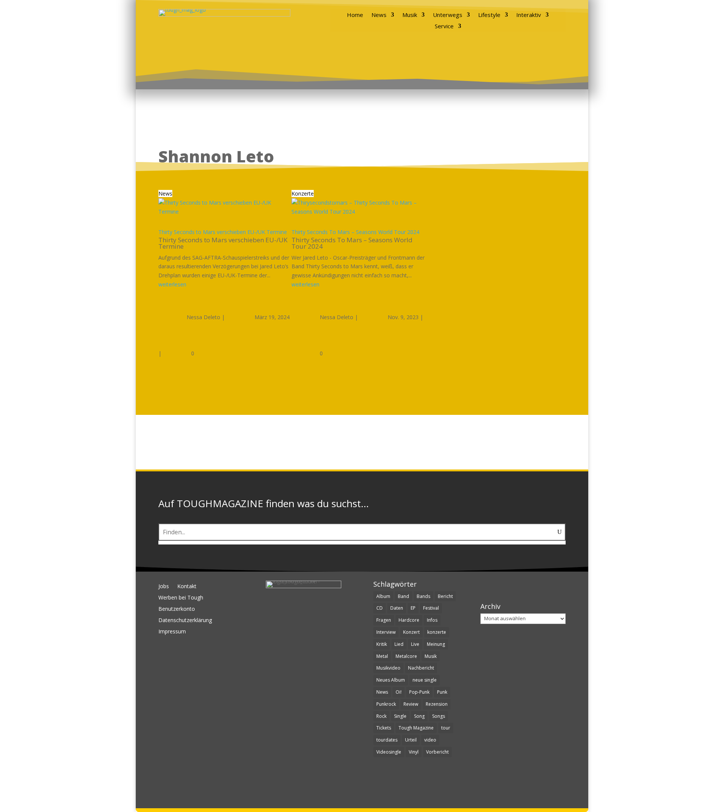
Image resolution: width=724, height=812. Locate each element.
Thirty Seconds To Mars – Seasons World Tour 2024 (355, 231)
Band (403, 596)
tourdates (386, 740)
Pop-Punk (419, 692)
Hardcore (409, 620)
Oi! (399, 692)
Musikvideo (388, 668)
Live (415, 644)
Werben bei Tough (180, 598)
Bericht (445, 596)
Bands (423, 596)
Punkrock (386, 704)
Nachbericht (421, 668)
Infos (432, 620)
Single (400, 716)
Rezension (437, 704)
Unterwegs (447, 15)
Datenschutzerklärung (185, 621)
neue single (425, 680)
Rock (381, 716)
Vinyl (414, 752)
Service (444, 26)
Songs (438, 716)
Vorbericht (437, 752)
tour (445, 728)
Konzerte (302, 193)
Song (419, 716)
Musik (409, 15)
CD (379, 608)
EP (413, 608)
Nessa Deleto (203, 317)
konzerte (436, 632)
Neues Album (390, 680)
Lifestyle (489, 15)
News (379, 15)
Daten (396, 608)
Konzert (411, 632)
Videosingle (388, 752)
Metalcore (406, 656)
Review (410, 704)
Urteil (411, 740)
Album (383, 596)
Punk (442, 692)
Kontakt (186, 587)
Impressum (172, 632)
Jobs (163, 587)
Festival (431, 608)
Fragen (383, 620)
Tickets (383, 728)
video (430, 740)
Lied (398, 644)
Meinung (436, 644)
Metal (382, 656)
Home (355, 15)
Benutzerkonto (176, 609)
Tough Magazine (416, 728)
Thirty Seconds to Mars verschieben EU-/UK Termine (222, 231)
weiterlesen (172, 284)
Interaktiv (528, 15)
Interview (386, 632)
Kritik (381, 644)
